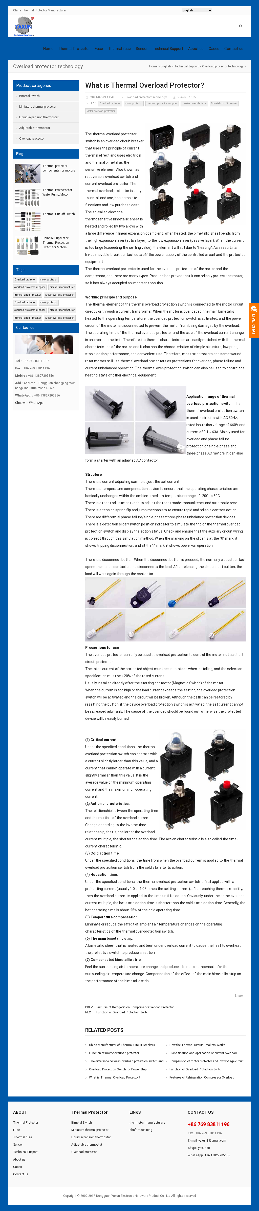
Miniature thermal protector (37, 106)
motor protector (133, 103)
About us (196, 48)
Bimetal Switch (29, 96)
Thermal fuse (119, 48)
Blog (19, 154)
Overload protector (110, 103)
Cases (214, 48)
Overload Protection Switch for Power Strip (117, 1069)
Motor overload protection (101, 111)
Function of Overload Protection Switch (122, 1012)
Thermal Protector (74, 48)
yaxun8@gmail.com (212, 1140)
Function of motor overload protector (114, 1053)
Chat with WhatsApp (29, 403)
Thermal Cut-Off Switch (58, 214)
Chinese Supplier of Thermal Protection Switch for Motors (55, 242)
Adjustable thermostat (34, 128)
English (166, 66)
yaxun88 (204, 1148)
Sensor (142, 48)
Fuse (99, 48)
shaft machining (141, 1130)
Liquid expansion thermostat (39, 117)
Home (48, 48)
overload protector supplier (162, 103)
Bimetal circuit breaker (224, 103)
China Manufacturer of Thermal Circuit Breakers (122, 1045)
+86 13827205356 (217, 1155)
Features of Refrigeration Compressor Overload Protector (135, 1007)
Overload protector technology (222, 66)
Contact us (233, 48)
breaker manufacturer (194, 103)
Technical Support (168, 48)
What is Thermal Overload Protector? (114, 1077)
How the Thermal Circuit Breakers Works (197, 1045)
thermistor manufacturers (147, 1122)
